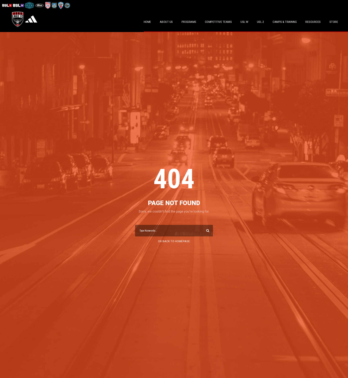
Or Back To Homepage (174, 241)
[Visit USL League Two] (7, 5)
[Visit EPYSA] (54, 5)
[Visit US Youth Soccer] (47, 5)
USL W (244, 21)
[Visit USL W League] (18, 5)
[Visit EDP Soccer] (60, 5)
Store (334, 21)
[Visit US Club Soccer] (39, 5)
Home (147, 21)
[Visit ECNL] (29, 5)
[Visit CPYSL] (67, 5)
